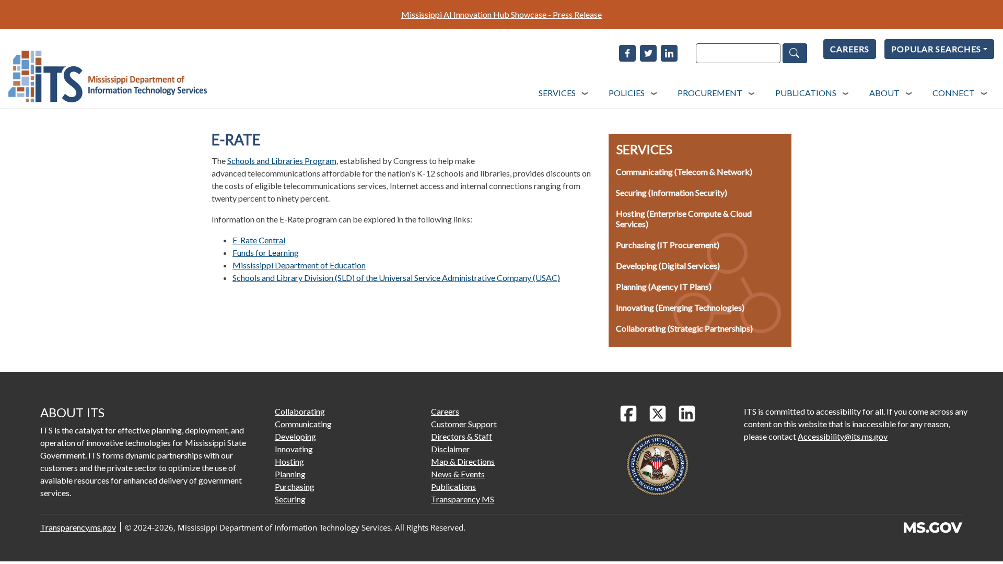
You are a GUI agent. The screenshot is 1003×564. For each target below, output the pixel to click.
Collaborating (300, 411)
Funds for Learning (265, 252)
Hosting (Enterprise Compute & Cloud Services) (684, 218)
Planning (290, 474)
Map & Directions (463, 461)
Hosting (289, 461)
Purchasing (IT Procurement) (667, 245)
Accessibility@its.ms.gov (843, 436)
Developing (295, 436)
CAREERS (849, 49)
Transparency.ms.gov (78, 527)
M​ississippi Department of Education (299, 265)
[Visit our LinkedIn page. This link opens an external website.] (687, 413)
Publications (453, 486)
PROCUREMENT (710, 93)
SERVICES (557, 93)
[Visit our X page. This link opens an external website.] (657, 413)
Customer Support (464, 424)
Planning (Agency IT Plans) (664, 286)
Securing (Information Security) (671, 192)
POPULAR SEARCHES (936, 49)
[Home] (107, 76)
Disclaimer (450, 449)
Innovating (294, 449)
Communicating (303, 424)
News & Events (458, 474)
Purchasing (294, 486)
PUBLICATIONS (805, 93)
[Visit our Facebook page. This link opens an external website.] (628, 413)
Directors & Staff (461, 436)
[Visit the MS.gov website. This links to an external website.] (933, 527)
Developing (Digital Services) (668, 266)
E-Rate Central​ (258, 240)
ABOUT (884, 93)
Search (795, 53)
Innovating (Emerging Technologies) (680, 307)
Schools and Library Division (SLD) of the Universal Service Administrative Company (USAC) (396, 278)
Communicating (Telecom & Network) (684, 172)
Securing (290, 499)
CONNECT (953, 93)
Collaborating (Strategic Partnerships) (684, 328)
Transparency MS (462, 499)
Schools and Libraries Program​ (281, 161)
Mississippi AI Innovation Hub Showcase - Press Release (501, 14)
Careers (445, 411)
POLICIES (627, 93)
